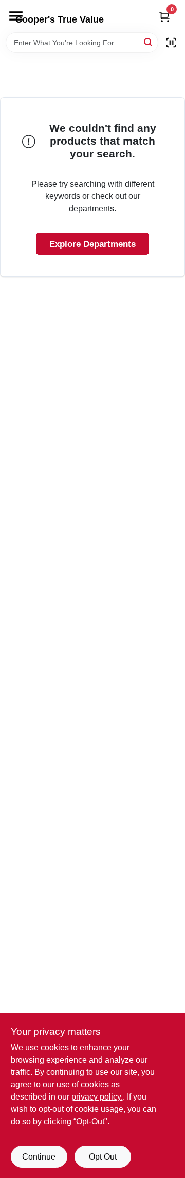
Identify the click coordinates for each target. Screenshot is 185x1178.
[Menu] (16, 16)
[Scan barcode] (171, 42)
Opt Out (103, 1156)
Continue (38, 1156)
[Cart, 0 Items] (164, 16)
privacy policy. (97, 1096)
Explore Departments (92, 244)
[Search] (148, 41)
